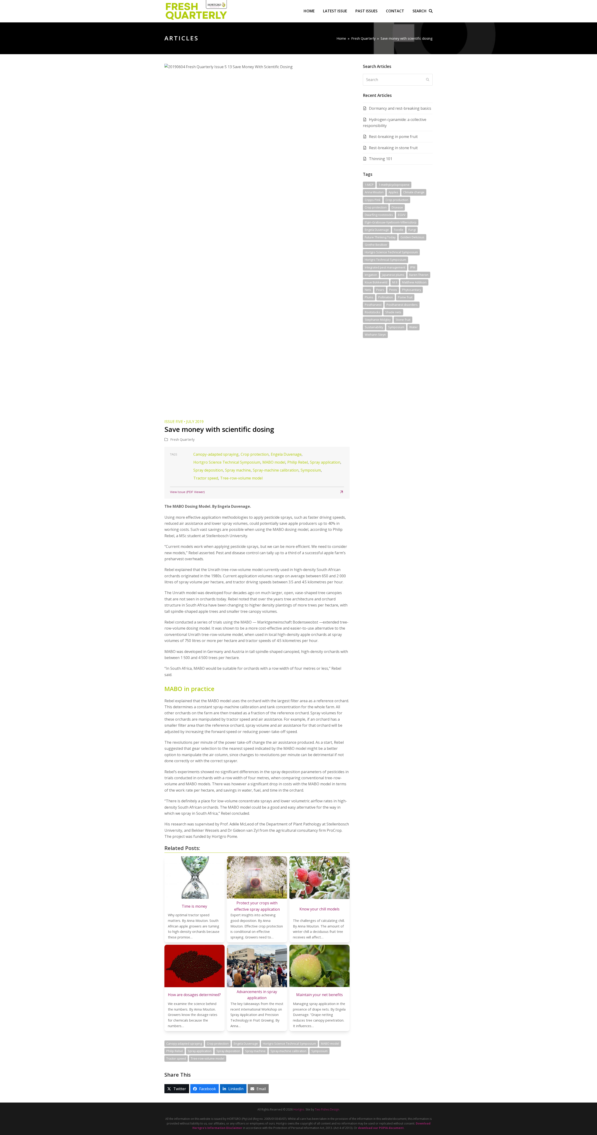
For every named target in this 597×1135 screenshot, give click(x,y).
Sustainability (374, 327)
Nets (368, 290)
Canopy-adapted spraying (216, 454)
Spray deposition (208, 470)
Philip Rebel (297, 462)
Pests (393, 290)
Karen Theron (418, 275)
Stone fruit (403, 319)
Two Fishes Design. (327, 1109)
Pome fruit (405, 297)
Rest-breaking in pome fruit (393, 136)
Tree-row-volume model (241, 478)
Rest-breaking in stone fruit (393, 147)
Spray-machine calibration (275, 470)
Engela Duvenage (286, 454)
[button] (423, 11)
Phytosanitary (411, 290)
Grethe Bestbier (376, 245)
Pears (380, 290)
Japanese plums (393, 275)
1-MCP (369, 185)
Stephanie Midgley (378, 319)
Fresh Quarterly (182, 439)
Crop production (396, 200)
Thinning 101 (380, 158)
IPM (412, 267)
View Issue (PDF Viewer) (187, 492)
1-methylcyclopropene (394, 185)
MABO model (273, 462)
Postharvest (373, 305)
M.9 (394, 282)
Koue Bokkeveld (376, 282)
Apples (393, 192)
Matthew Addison (414, 282)
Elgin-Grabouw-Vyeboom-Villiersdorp (391, 222)
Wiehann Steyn (375, 334)
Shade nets (393, 312)
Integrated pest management (385, 267)
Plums (369, 297)
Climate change (413, 192)
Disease (397, 207)
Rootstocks (372, 312)
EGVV (402, 215)
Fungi (412, 230)
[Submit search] (427, 79)
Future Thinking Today (380, 237)
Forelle (398, 230)
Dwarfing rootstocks (379, 215)
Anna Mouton (374, 192)
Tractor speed (205, 478)
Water (413, 327)
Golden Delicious (412, 237)
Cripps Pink (373, 200)
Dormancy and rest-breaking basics (400, 108)
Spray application (325, 462)
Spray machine (238, 470)
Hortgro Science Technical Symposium (226, 462)
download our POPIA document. (381, 1128)
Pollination (385, 297)
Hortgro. (299, 1109)
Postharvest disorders (402, 305)
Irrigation (371, 275)
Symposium (311, 470)
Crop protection (255, 454)
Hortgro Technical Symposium (385, 259)
